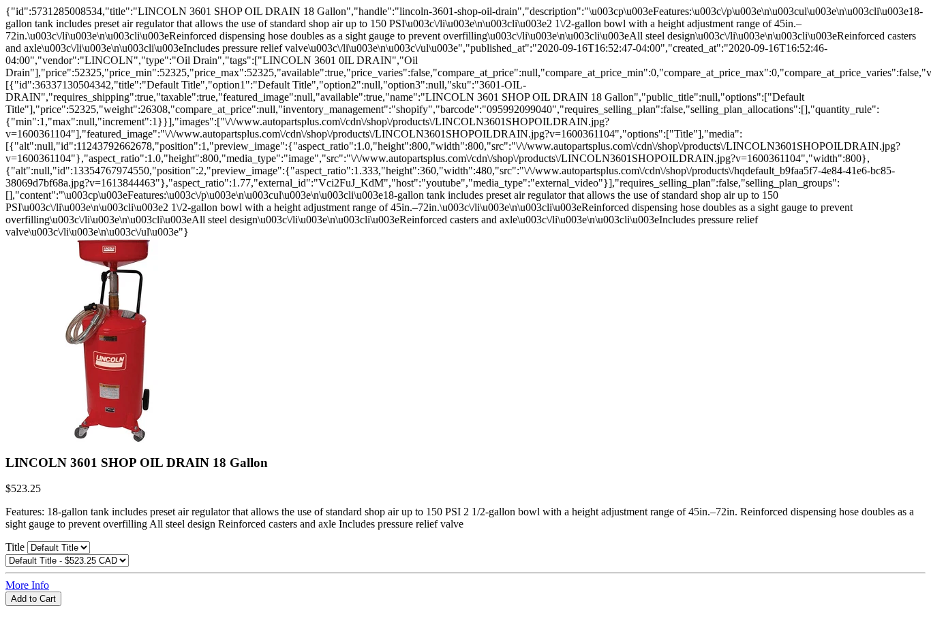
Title (16, 547)
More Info (27, 585)
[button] (465, 612)
